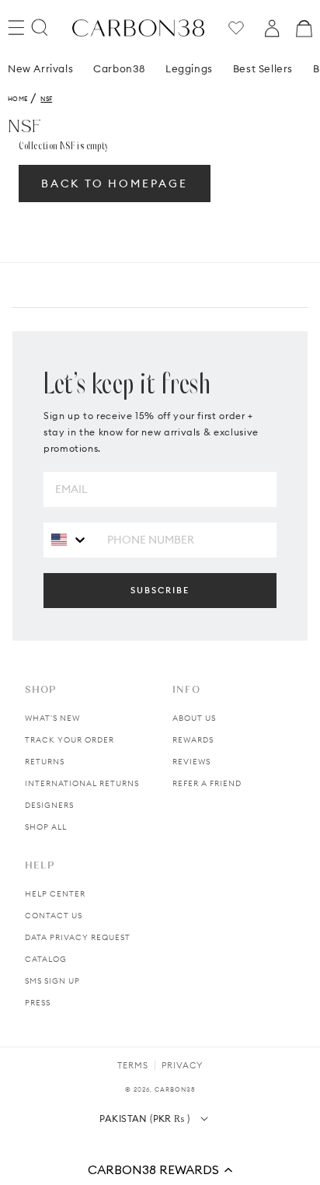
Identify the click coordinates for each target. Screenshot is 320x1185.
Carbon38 (119, 68)
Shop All (46, 827)
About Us (194, 718)
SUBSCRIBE (160, 590)
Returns (44, 762)
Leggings (189, 68)
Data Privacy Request (77, 937)
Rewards (193, 740)
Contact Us (53, 916)
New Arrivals (40, 68)
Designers (49, 805)
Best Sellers (263, 68)
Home (17, 99)
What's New (52, 718)
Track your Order (69, 740)
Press (37, 1003)
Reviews (191, 762)
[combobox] (69, 539)
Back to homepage (114, 184)
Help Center (55, 894)
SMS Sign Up (52, 981)
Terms (132, 1065)
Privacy (182, 1065)
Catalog (46, 959)
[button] (160, 1169)
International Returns (82, 783)
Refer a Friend (207, 783)
